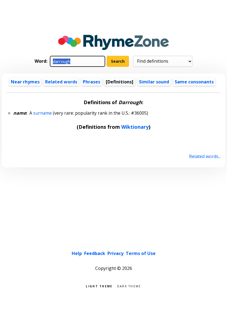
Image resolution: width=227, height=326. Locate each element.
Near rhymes (25, 82)
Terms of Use (141, 253)
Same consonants (194, 82)
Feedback (94, 253)
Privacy (115, 253)
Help (77, 253)
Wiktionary (135, 126)
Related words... (205, 156)
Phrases (91, 82)
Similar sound (154, 82)
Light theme (99, 285)
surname (42, 113)
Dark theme (129, 285)
